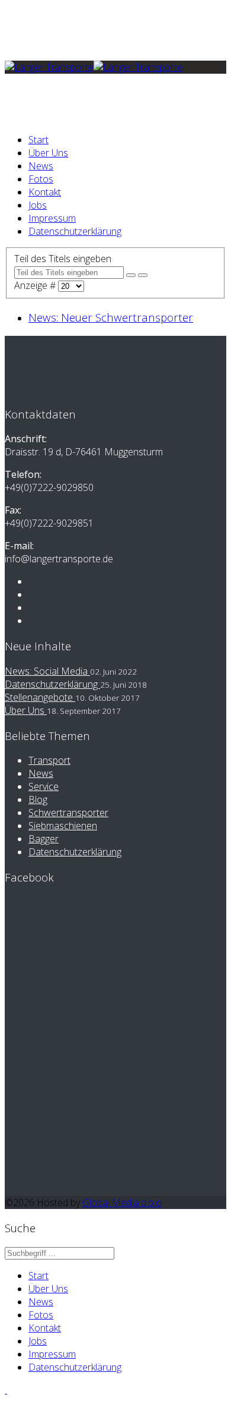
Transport (49, 760)
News (40, 165)
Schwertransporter (68, 812)
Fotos (40, 178)
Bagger (43, 838)
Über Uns (48, 152)
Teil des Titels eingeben (64, 258)
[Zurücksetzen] (142, 275)
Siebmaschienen (62, 825)
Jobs (37, 205)
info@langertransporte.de (82, 44)
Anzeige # (36, 285)
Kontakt (44, 192)
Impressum (52, 218)
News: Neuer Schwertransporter (110, 317)
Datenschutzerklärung (74, 231)
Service (43, 786)
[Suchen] (131, 275)
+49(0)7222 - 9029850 (75, 31)
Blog (37, 799)
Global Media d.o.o (122, 1202)
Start (38, 139)
